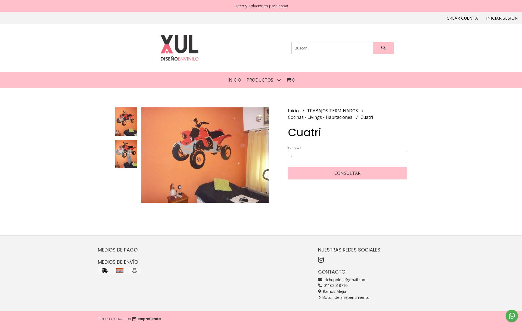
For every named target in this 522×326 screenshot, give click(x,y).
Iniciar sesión (502, 18)
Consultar (347, 173)
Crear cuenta (462, 18)
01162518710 (334, 285)
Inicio (234, 80)
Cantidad (294, 148)
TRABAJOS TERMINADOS (333, 111)
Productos (260, 80)
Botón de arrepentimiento (345, 297)
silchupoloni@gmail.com (344, 279)
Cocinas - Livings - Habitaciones (320, 117)
